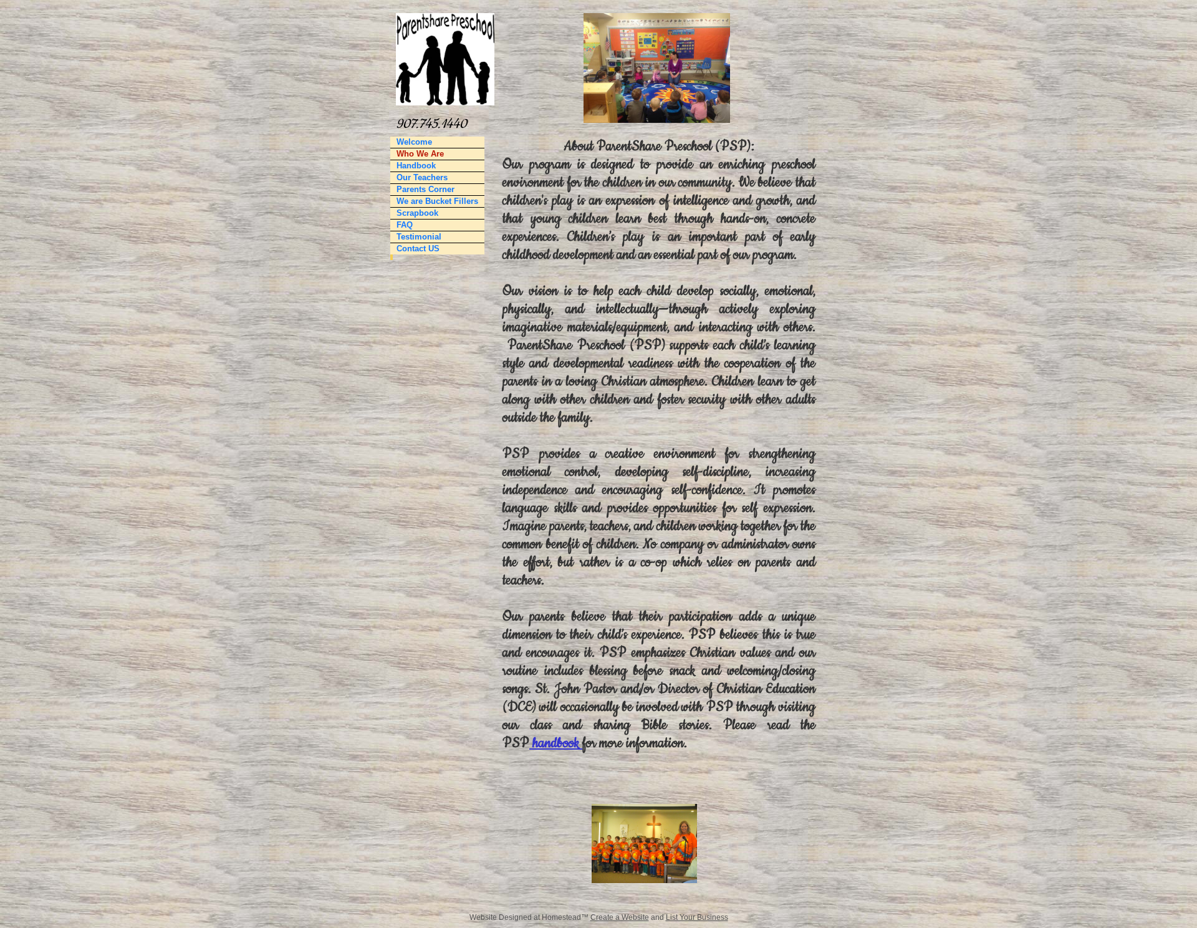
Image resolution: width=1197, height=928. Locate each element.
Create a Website (619, 917)
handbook (555, 743)
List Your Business (697, 917)
